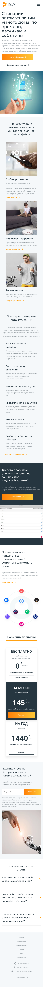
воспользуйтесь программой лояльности (21, 709)
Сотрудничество (21, 957)
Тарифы (21, 949)
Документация (21, 941)
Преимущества (21, 945)
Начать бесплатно (21, 678)
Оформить (21, 715)
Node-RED (36, 336)
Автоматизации (29, 330)
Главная (21, 937)
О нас (21, 953)
